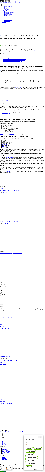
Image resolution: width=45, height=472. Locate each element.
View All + (6, 17)
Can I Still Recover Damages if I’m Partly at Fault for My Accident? (14, 60)
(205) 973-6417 (14, 1)
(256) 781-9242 (5, 223)
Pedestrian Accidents (8, 14)
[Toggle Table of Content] (1, 56)
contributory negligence (6, 113)
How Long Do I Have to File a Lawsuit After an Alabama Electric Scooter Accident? (16, 63)
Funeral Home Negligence (9, 12)
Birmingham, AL (7, 26)
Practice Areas (4, 10)
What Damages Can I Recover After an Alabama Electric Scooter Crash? (14, 59)
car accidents (30, 46)
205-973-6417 (34, 50)
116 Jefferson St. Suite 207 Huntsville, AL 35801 (8, 360)
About (3, 5)
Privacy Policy (4, 459)
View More (4, 453)
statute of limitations (9, 157)
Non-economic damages (4, 98)
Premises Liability (7, 15)
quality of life (8, 104)
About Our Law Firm (8, 6)
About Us (4, 441)
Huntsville (6, 32)
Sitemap (3, 457)
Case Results (6, 8)
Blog (5, 23)
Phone (1, 292)
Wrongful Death (7, 16)
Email (1, 290)
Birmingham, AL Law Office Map (6, 328)
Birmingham (6, 31)
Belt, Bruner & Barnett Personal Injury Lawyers (35, 45)
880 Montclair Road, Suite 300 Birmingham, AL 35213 (9, 190)
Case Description (3, 294)
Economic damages (3, 90)
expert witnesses (11, 134)
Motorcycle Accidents (8, 20)
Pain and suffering (5, 100)
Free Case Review (3, 41)
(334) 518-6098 (5, 254)
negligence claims (18, 87)
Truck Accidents (7, 21)
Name (3, 288)
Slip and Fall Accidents (6, 181)
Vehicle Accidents (5, 18)
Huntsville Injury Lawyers (6, 356)
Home (3, 4)
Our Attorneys (6, 7)
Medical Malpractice (7, 13)
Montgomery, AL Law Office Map (6, 403)
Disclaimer (4, 458)
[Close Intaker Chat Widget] (41, 437)
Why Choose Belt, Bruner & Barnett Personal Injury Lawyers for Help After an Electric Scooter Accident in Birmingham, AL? (23, 58)
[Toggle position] (39, 437)
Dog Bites (6, 11)
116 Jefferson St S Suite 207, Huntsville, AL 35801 (9, 221)
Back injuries (4, 144)
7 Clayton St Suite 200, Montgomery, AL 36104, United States (11, 253)
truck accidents (35, 46)
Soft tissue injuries (5, 146)
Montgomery (6, 33)
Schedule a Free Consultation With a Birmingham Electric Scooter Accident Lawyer (16, 64)
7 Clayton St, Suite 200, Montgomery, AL (7, 397)
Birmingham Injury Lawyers (6, 317)
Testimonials (6, 9)
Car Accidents (6, 19)
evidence (1, 134)
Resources (4, 22)
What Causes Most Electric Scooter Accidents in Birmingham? (12, 61)
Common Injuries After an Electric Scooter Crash (10, 62)
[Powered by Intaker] (35, 469)
